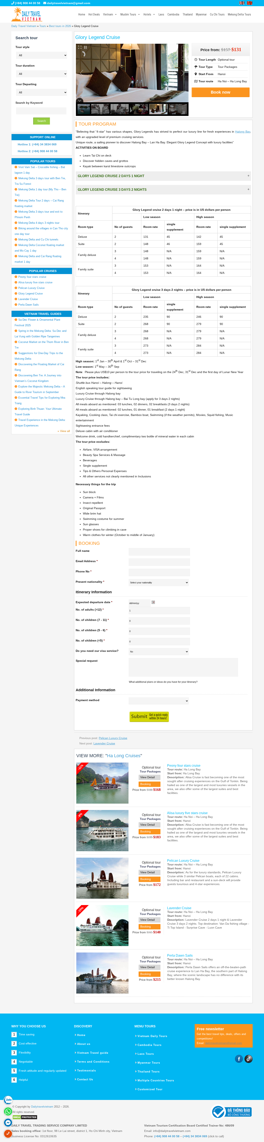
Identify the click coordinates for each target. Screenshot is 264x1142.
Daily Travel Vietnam (23, 26)
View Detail (147, 777)
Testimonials (86, 1070)
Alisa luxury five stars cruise (187, 813)
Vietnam (108, 14)
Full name (83, 550)
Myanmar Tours (149, 1062)
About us (83, 1043)
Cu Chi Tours (217, 14)
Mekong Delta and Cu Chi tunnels (38, 239)
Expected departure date (94, 602)
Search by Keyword (29, 102)
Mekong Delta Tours (239, 14)
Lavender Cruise (104, 743)
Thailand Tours (149, 1071)
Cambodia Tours (149, 1045)
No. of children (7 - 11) (92, 620)
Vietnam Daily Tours (152, 1036)
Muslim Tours (128, 14)
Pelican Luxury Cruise (113, 738)
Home (81, 14)
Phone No (83, 571)
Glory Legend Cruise (30, 293)
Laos (161, 14)
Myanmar (201, 14)
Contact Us (85, 1079)
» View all (64, 431)
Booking (145, 784)
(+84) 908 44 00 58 (27, 3)
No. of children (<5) (90, 640)
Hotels (147, 14)
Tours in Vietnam (26, 14)
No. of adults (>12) (90, 609)
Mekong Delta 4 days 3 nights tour (38, 222)
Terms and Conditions (93, 1061)
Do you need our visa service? (97, 650)
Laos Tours (146, 1053)
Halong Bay (242, 131)
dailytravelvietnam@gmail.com (68, 3)
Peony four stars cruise (183, 765)
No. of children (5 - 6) (91, 630)
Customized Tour (150, 1089)
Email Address (87, 561)
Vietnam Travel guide (92, 1052)
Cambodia (173, 14)
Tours (42, 26)
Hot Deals (94, 14)
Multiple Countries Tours (156, 1080)
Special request (87, 660)
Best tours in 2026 (60, 26)
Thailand (188, 14)
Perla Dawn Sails (180, 955)
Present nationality (90, 581)
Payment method (87, 700)
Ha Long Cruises (123, 755)
